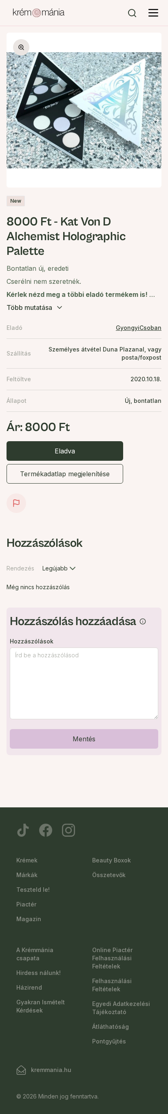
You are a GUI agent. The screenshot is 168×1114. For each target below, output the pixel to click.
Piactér (26, 904)
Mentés (84, 739)
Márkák (27, 874)
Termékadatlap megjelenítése (65, 474)
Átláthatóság (110, 1026)
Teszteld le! (33, 889)
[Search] (132, 13)
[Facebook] (45, 830)
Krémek (27, 860)
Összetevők (109, 874)
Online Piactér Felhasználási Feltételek (112, 958)
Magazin (28, 918)
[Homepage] (38, 13)
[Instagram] (68, 830)
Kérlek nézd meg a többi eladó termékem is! (78, 294)
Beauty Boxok (111, 860)
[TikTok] (22, 830)
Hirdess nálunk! (38, 972)
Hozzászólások (31, 641)
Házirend (29, 987)
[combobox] (60, 568)
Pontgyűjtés (109, 1041)
